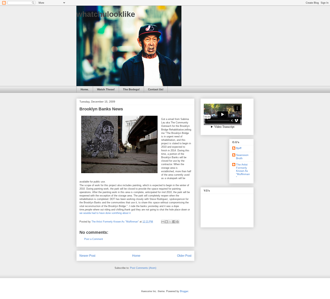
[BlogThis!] (166, 222)
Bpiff (238, 148)
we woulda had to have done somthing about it (105, 213)
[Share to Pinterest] (177, 222)
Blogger (184, 291)
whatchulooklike (105, 14)
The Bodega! (131, 89)
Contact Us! (155, 89)
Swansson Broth (242, 156)
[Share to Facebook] (174, 222)
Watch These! (106, 89)
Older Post (184, 255)
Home (136, 255)
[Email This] (163, 222)
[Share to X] (170, 222)
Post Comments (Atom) (143, 267)
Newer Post (87, 255)
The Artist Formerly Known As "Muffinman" (243, 171)
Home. (85, 89)
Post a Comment (93, 239)
